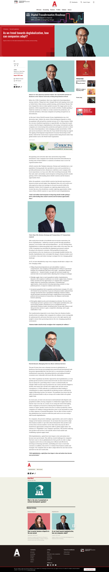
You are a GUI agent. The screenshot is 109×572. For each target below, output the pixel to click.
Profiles (58, 10)
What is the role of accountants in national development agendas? (38, 501)
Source (69, 10)
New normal (39, 469)
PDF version (18, 80)
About (48, 552)
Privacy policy (67, 554)
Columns (64, 10)
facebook (15, 87)
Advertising (49, 557)
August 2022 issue (18, 75)
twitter (19, 87)
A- (17, 65)
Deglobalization (31, 469)
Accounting (46, 10)
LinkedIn (17, 87)
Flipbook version (19, 78)
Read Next (31, 478)
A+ (15, 65)
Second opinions (14, 29)
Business (52, 10)
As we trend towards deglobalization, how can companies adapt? (63, 532)
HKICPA (49, 559)
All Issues (39, 10)
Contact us (49, 556)
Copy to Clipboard (21, 87)
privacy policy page (31, 569)
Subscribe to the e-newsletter (53, 554)
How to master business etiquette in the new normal (38, 532)
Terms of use (67, 552)
